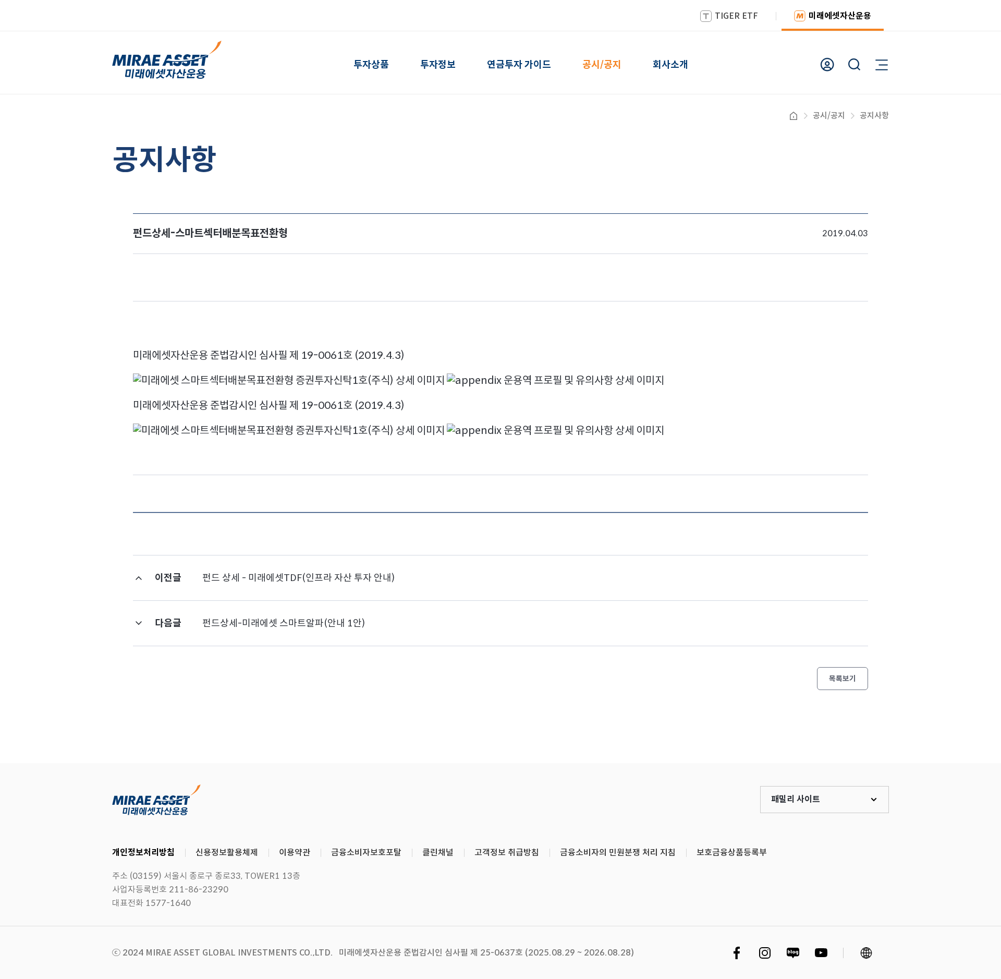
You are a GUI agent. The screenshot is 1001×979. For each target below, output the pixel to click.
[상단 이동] (949, 724)
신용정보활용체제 (227, 852)
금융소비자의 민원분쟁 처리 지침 (618, 852)
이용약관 (294, 852)
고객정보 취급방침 (506, 852)
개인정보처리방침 (143, 852)
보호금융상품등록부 (732, 852)
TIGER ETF (736, 15)
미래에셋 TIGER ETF (156, 799)
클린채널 (438, 852)
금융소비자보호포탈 (366, 852)
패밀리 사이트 (795, 799)
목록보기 (842, 678)
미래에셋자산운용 (840, 15)
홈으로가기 (793, 115)
